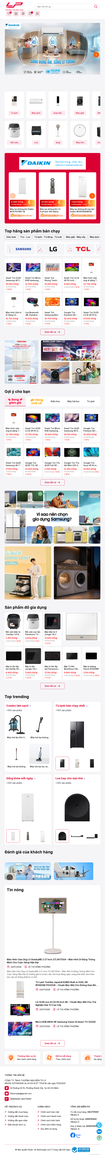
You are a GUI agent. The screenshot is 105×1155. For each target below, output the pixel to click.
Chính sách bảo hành (50, 1120)
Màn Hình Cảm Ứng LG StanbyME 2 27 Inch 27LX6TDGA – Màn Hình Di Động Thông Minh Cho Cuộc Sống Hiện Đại (51, 961)
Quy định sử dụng (49, 1129)
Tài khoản (23, 13)
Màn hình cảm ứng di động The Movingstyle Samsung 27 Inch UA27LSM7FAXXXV (91, 279)
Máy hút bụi (80, 143)
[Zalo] (78, 1135)
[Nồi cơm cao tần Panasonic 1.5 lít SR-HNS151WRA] (33, 621)
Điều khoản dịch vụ (17, 1124)
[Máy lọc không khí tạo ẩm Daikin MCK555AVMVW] (82, 185)
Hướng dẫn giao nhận (17, 1120)
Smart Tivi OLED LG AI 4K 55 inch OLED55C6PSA (33, 429)
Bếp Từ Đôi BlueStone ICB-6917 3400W (71, 667)
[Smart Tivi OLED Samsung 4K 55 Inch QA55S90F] (14, 267)
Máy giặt (80, 113)
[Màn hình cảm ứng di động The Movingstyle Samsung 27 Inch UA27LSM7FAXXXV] (91, 267)
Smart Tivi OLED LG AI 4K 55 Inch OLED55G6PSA (91, 313)
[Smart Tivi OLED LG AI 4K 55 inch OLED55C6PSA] (33, 418)
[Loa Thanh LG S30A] (92, 836)
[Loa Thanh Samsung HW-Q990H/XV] (77, 836)
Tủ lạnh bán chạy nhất (71, 705)
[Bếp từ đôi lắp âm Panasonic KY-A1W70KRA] (52, 656)
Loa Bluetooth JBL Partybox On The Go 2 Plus (33, 313)
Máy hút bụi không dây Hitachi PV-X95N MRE (16, 766)
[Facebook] (73, 1135)
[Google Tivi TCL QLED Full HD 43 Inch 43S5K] (52, 452)
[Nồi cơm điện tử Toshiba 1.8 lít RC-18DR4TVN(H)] (14, 621)
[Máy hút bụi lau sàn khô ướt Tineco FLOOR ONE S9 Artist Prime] (39, 754)
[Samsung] (23, 249)
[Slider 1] (52, 48)
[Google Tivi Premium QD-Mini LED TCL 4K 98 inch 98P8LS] (72, 302)
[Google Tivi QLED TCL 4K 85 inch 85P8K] (33, 452)
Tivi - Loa (25, 237)
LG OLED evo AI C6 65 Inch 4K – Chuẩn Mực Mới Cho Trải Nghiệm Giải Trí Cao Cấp (66, 1003)
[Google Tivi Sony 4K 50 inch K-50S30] (91, 452)
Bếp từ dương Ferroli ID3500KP (91, 667)
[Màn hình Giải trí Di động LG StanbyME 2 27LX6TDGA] (14, 302)
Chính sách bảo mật (50, 1112)
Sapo (68, 1149)
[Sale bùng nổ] (52, 163)
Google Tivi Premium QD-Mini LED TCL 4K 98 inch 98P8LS (72, 313)
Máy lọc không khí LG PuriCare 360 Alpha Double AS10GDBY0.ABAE (52, 210)
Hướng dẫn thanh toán (18, 1116)
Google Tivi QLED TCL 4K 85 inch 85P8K (33, 464)
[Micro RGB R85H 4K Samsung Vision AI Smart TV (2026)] (20, 1029)
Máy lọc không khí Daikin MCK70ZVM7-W (22, 210)
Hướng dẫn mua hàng (18, 1112)
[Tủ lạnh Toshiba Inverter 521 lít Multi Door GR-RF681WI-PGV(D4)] (77, 763)
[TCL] (83, 249)
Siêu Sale (11, 237)
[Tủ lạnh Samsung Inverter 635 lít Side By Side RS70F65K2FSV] (77, 735)
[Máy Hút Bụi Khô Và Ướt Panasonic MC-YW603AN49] (16, 725)
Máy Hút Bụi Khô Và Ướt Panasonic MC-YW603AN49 (16, 737)
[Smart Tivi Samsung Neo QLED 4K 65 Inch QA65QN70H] (52, 302)
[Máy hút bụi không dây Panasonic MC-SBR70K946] (39, 725)
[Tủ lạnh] (14, 101)
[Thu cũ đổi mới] (77, 871)
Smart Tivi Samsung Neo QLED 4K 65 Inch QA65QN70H (52, 313)
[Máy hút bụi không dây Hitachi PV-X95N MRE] (16, 754)
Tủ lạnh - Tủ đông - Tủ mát (48, 237)
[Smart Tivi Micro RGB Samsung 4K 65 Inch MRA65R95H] (52, 418)
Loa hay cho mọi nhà (69, 778)
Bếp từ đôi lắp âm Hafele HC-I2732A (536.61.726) (13, 667)
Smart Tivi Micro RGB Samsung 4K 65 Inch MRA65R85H (33, 279)
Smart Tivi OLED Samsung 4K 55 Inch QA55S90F (13, 279)
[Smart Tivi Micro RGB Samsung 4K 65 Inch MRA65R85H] (33, 267)
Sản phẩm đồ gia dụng (26, 607)
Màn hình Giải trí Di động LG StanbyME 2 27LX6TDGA (13, 313)
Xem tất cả (50, 332)
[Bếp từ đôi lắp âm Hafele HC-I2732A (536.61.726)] (14, 656)
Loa (36, 142)
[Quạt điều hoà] (58, 101)
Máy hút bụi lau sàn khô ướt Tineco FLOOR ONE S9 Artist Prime (39, 766)
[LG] (53, 249)
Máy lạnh (36, 113)
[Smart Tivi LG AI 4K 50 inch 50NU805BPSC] (72, 267)
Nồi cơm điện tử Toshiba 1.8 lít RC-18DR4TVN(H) (13, 633)
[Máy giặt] (79, 101)
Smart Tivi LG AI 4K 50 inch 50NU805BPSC (71, 279)
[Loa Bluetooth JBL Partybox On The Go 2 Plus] (33, 302)
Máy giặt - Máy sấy (75, 237)
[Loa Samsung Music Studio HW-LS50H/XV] (77, 807)
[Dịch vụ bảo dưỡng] (28, 871)
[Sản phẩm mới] (21, 362)
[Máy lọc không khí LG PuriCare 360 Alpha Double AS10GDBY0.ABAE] (52, 185)
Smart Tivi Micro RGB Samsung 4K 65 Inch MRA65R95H (52, 429)
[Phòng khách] (55, 373)
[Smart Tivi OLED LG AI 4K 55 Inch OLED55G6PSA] (91, 302)
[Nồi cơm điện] (14, 130)
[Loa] (36, 130)
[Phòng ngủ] (86, 373)
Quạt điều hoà (58, 113)
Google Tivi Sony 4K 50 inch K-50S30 (91, 464)
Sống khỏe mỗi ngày (20, 778)
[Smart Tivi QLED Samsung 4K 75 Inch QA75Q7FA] (14, 452)
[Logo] (14, 6)
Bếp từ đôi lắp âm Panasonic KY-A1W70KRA (51, 667)
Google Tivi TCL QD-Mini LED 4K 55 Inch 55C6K (71, 464)
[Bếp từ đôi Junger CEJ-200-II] (33, 656)
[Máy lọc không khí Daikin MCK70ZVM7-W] (22, 185)
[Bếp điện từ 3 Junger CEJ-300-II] (52, 621)
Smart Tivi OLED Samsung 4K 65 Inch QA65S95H (71, 429)
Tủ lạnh (14, 113)
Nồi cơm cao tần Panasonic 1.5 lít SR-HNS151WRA (33, 633)
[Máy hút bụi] (79, 130)
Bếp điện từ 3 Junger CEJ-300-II (51, 633)
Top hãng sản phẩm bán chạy (32, 231)
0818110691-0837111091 (20, 1099)
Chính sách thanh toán (51, 1116)
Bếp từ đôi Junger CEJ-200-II (31, 667)
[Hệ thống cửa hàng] (16, 13)
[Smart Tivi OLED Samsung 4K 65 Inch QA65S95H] (72, 418)
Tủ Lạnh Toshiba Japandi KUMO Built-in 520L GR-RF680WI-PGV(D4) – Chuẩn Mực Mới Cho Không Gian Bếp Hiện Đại (66, 984)
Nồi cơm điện (14, 143)
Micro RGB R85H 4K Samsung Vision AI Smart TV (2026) (66, 1022)
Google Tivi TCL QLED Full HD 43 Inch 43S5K (52, 464)
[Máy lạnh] (36, 101)
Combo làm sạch (17, 705)
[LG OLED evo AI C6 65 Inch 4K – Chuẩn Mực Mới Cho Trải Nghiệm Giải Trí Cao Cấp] (20, 1009)
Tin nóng (15, 889)
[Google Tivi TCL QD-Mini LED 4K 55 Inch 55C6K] (72, 452)
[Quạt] (58, 130)
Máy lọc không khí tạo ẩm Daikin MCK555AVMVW (82, 210)
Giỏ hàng (30, 13)
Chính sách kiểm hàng (51, 1124)
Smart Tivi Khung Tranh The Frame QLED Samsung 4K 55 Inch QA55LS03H (52, 279)
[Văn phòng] (70, 350)
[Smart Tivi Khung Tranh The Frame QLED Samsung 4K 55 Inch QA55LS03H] (52, 267)
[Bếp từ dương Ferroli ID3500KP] (91, 656)
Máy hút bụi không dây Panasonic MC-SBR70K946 (39, 737)
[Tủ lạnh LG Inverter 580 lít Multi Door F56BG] (92, 763)
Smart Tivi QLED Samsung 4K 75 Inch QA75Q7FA (13, 464)
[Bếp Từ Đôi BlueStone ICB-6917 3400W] (72, 656)
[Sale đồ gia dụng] (81, 627)
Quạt (58, 142)
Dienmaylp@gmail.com (21, 1093)
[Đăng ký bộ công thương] (80, 1149)
